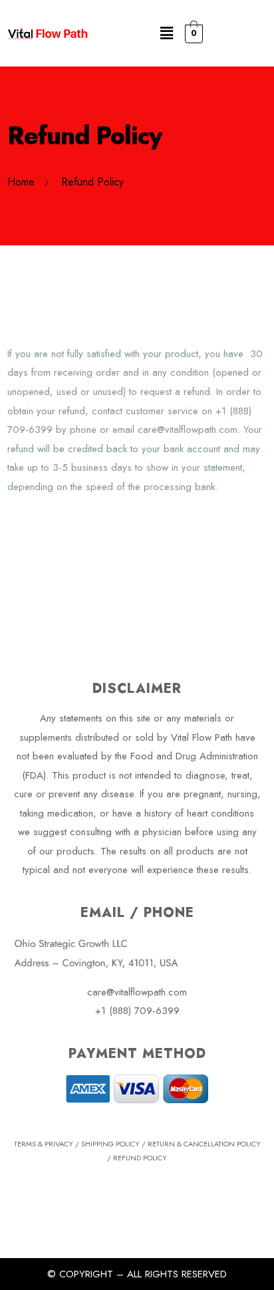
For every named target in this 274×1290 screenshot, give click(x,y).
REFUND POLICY (140, 1157)
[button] (166, 33)
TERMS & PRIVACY (43, 1143)
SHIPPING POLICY (110, 1143)
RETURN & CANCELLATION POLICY (204, 1143)
